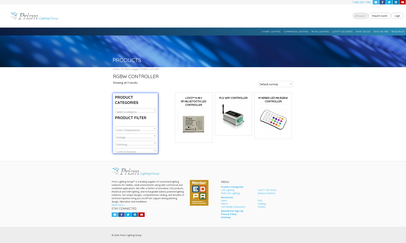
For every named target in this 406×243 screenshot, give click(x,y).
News (224, 200)
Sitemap (226, 217)
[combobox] (135, 110)
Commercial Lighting (296, 31)
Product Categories (232, 187)
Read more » (118, 204)
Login (397, 15)
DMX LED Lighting (230, 193)
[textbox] (135, 111)
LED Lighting (227, 190)
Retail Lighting (320, 31)
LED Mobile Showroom (233, 207)
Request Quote (379, 15)
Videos (224, 204)
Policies (261, 207)
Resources (397, 31)
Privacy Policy (229, 214)
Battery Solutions (266, 193)
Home (116, 68)
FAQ (260, 200)
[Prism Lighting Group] (67, 16)
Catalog (262, 204)
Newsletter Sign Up (232, 211)
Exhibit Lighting (271, 31)
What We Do (363, 31)
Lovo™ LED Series (342, 31)
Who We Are (381, 31)
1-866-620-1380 (361, 2)
